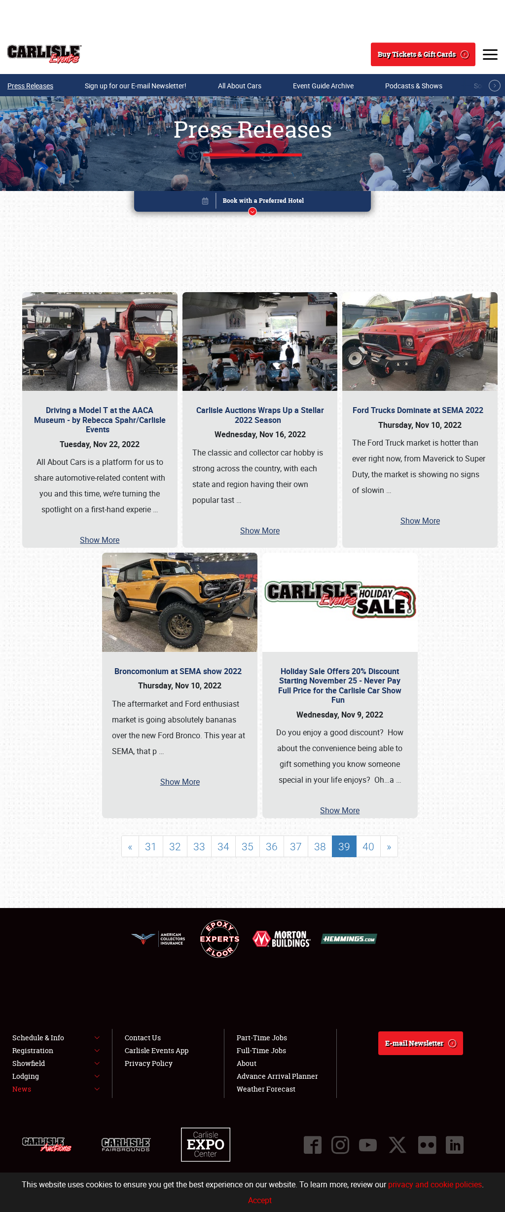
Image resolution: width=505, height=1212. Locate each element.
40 (368, 846)
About (246, 1063)
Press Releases (30, 85)
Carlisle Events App (156, 1050)
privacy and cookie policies (435, 1184)
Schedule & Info (38, 1037)
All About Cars (239, 85)
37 (296, 846)
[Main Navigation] (490, 54)
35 (247, 846)
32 (175, 846)
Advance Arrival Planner (277, 1076)
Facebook (313, 1145)
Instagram (340, 1145)
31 (151, 846)
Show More (99, 539)
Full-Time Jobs (261, 1050)
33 (199, 846)
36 (272, 846)
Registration (32, 1050)
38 (320, 846)
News (21, 1089)
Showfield (28, 1063)
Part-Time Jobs (262, 1037)
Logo (44, 54)
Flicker (427, 1145)
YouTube (368, 1145)
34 (223, 846)
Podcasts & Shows (413, 85)
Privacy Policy (149, 1063)
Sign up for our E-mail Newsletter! (135, 85)
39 (344, 846)
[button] (252, 203)
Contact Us (143, 1037)
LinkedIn (455, 1145)
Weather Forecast (266, 1089)
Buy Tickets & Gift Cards (417, 54)
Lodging (25, 1076)
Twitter (397, 1145)
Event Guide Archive (323, 85)
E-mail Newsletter (414, 1043)
